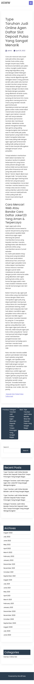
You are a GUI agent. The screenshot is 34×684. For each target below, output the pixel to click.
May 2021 (6, 592)
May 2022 (6, 544)
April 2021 (6, 596)
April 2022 (7, 548)
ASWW (5, 3)
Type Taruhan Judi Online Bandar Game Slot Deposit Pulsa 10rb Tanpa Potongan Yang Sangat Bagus (16, 474)
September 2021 (9, 576)
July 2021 (6, 584)
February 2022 (8, 556)
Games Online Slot (10, 657)
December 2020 (9, 611)
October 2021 (8, 572)
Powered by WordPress (17, 676)
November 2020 (9, 615)
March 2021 (7, 599)
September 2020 (9, 623)
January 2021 (8, 607)
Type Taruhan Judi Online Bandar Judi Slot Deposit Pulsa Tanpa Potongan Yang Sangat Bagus (15, 497)
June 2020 (7, 635)
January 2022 (8, 560)
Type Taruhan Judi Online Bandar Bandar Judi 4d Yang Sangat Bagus (16, 490)
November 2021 (9, 568)
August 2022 (7, 533)
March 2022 (7, 552)
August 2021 (7, 580)
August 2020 (8, 627)
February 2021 (8, 603)
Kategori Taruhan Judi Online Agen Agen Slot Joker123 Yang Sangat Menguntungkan (16, 483)
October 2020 (8, 619)
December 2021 (9, 564)
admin (9, 51)
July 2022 (6, 537)
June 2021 (7, 588)
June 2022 (7, 541)
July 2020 (6, 631)
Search (6, 447)
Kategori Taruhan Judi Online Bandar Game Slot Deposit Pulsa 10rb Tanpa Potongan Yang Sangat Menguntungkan (16, 507)
